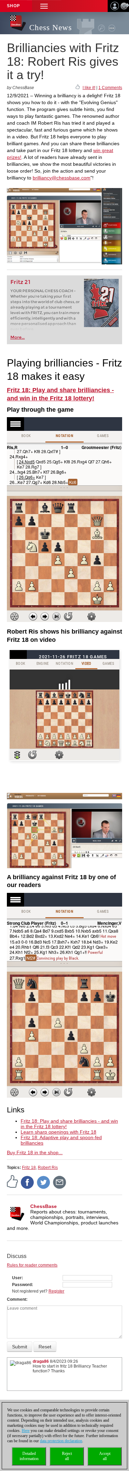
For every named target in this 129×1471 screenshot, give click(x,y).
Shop (13, 5)
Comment (16, 1299)
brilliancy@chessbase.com (61, 177)
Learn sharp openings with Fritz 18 (58, 1132)
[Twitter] (43, 1182)
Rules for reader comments (32, 1265)
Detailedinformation (29, 1456)
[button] (44, 6)
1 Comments (110, 87)
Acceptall (104, 1456)
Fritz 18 (29, 1167)
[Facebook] (27, 1182)
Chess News (50, 27)
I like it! (89, 87)
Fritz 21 (20, 282)
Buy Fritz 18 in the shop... (35, 1152)
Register (56, 1291)
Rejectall (67, 1456)
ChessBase (43, 1206)
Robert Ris (48, 1167)
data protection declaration (61, 1440)
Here (26, 1430)
